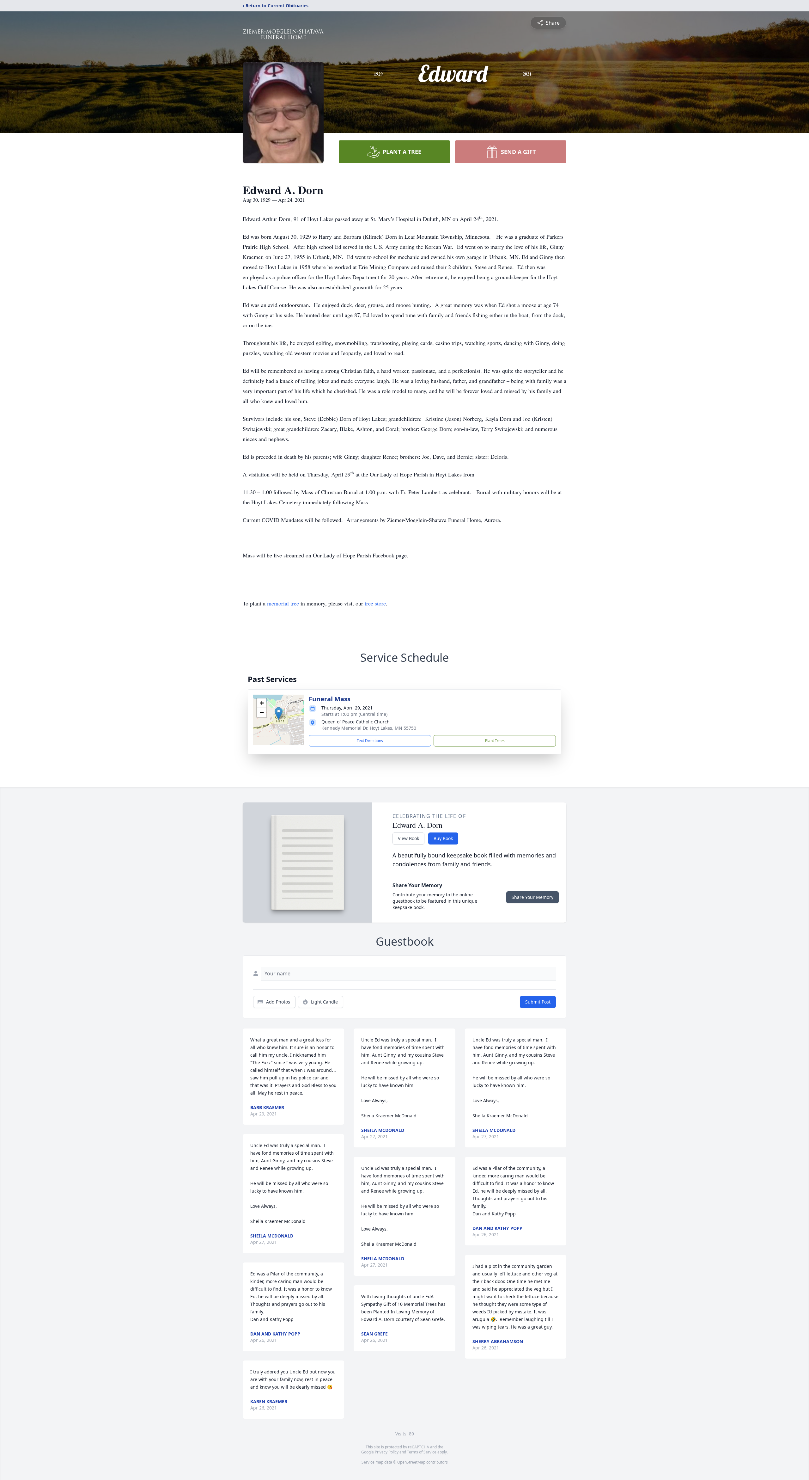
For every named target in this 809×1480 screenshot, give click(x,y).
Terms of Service (421, 1452)
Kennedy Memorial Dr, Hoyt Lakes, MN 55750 (368, 728)
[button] (279, 713)
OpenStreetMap (411, 1462)
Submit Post (537, 1002)
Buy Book (443, 838)
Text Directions (370, 740)
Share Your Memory (532, 897)
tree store (375, 603)
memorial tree (283, 603)
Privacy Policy (386, 1452)
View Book (408, 838)
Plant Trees (495, 740)
